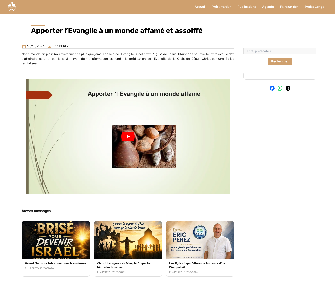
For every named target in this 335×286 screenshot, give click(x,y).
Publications (246, 7)
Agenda (268, 7)
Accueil (200, 7)
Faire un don (289, 7)
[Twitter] (288, 88)
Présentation (221, 7)
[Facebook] (272, 88)
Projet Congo (314, 7)
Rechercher (280, 61)
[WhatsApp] (280, 88)
